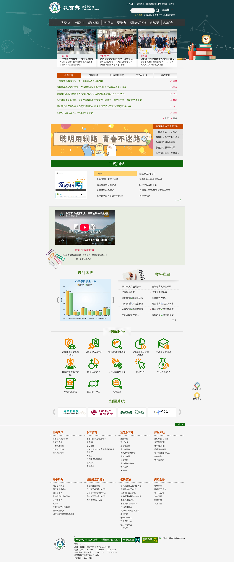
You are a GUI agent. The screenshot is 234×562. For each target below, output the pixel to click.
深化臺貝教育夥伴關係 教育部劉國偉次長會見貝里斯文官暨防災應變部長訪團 (94, 106)
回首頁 (171, 4)
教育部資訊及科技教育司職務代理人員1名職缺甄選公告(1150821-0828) (91, 93)
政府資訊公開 (126, 521)
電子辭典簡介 (58, 486)
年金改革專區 (126, 518)
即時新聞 (158, 486)
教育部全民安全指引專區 (131, 486)
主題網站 (90, 466)
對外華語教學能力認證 (96, 489)
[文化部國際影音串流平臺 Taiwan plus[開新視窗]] (162, 412)
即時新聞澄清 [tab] (117, 75)
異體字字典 (57, 500)
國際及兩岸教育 (159, 292)
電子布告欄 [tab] (141, 75)
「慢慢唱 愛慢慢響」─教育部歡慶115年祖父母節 (80, 81)
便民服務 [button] (154, 22)
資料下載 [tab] (165, 75)
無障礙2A (150, 540)
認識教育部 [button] (93, 22)
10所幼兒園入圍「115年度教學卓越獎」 (76, 113)
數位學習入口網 (147, 173)
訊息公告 (159, 479)
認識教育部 (127, 432)
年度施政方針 (58, 446)
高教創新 (158, 456)
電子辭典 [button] (121, 22)
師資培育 (156, 303)
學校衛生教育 (128, 292)
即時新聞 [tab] (93, 75)
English (131, 4)
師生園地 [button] (108, 22)
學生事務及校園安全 (131, 286)
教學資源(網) (159, 446)
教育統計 (90, 442)
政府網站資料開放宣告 (87, 539)
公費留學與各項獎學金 (96, 493)
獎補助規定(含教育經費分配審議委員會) (100, 450)
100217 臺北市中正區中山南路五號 (95, 547)
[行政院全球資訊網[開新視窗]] (132, 412)
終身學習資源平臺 (148, 185)
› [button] (113, 300)
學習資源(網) (159, 442)
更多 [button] (175, 118)
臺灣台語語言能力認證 (96, 496)
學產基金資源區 (127, 500)
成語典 (55, 503)
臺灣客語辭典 (58, 510)
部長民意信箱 (152, 4)
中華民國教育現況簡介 (96, 439)
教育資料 (92, 432)
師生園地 (159, 432)
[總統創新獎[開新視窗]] (72, 412)
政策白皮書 (57, 442)
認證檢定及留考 (96, 479)
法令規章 (90, 446)
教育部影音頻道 (84, 249)
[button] (157, 11)
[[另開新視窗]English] (71, 185)
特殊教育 (126, 303)
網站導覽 (140, 4)
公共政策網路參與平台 (130, 510)
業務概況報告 (58, 453)
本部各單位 (125, 449)
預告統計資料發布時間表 (131, 496)
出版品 (89, 456)
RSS (167, 118)
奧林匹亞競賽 (169, 15)
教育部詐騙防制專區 (106, 185)
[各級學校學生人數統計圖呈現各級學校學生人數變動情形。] (85, 300)
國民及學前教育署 (128, 453)
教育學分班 (157, 15)
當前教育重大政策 (60, 439)
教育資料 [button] (79, 22)
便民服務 (126, 479)
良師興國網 (144, 196)
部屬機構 (124, 460)
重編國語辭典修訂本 (61, 496)
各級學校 (124, 471)
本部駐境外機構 (127, 463)
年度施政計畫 (58, 449)
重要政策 (58, 432)
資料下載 (158, 496)
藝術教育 (126, 298)
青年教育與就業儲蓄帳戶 (151, 179)
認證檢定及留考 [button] (138, 22)
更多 (174, 320)
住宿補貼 (148, 15)
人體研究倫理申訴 (128, 489)
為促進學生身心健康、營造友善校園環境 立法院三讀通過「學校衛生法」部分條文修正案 (99, 100)
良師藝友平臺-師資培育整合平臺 (154, 190)
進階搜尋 (165, 10)
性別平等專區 (126, 525)
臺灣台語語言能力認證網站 (110, 196)
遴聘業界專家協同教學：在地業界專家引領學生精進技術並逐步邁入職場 (91, 87)
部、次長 (124, 442)
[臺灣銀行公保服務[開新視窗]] (102, 412)
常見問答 (163, 4)
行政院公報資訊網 (94, 459)
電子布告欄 (159, 493)
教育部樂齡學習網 (105, 190)
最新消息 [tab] (68, 75)
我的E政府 (137, 540)
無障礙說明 (128, 539)
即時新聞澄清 (160, 489)
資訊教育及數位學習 (161, 286)
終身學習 (126, 309)
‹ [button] (57, 300)
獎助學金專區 (160, 449)
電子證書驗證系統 (162, 453)
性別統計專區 (126, 507)
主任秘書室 (125, 446)
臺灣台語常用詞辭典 (61, 507)
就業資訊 (124, 528)
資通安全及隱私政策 (110, 539)
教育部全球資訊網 (74, 7)
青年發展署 (125, 456)
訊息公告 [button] (168, 22)
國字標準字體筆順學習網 (63, 514)
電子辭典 (58, 479)
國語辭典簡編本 (59, 489)
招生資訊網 (159, 460)
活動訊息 (158, 500)
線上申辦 (124, 514)
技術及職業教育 (129, 315)
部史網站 (124, 467)
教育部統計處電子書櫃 (107, 179)
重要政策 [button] (66, 22)
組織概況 (124, 439)
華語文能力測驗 (93, 486)
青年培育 (156, 309)
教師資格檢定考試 (94, 500)
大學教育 (156, 315)
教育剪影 (90, 463)
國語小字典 (57, 493)
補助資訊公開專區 (128, 493)
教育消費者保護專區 (129, 503)
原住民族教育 (158, 298)
